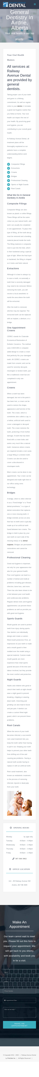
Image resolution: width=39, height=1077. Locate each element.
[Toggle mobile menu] (35, 4)
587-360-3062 (21, 859)
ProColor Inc (11, 1058)
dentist (19, 106)
